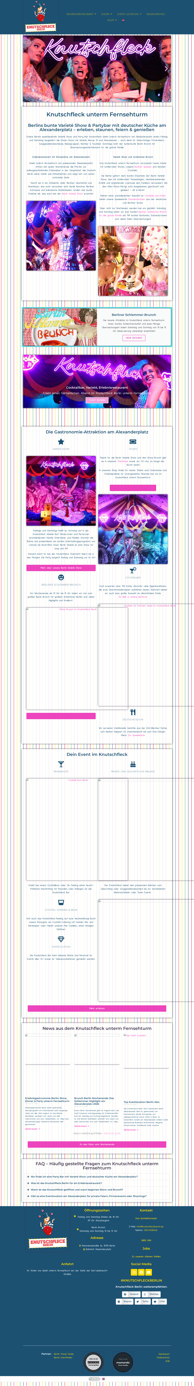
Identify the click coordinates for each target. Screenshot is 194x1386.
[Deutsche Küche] (133, 712)
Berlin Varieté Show (72, 194)
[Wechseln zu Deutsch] (94, 1379)
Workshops (61, 771)
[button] (27, 68)
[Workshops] (61, 764)
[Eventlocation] (61, 939)
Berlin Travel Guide (64, 1354)
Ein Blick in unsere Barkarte (133, 597)
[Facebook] (141, 1272)
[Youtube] (148, 1272)
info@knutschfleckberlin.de (150, 1226)
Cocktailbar (133, 577)
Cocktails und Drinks (155, 196)
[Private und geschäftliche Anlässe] (133, 764)
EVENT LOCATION (128, 14)
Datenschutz (163, 1357)
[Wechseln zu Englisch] (123, 20)
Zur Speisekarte (136, 735)
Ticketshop (122, 461)
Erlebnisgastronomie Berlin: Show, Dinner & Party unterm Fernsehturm (47, 1100)
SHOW (105, 14)
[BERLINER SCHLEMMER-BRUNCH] (61, 577)
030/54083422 (150, 1230)
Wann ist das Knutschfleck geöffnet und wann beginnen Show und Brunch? (77, 1189)
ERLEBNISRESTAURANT (80, 14)
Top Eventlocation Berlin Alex (141, 1102)
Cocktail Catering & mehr (61, 910)
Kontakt (146, 1210)
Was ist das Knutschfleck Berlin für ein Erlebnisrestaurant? (66, 1183)
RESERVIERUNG (156, 14)
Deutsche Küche (133, 719)
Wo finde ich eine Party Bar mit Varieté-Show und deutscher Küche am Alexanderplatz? (84, 1176)
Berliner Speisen (143, 167)
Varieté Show (61, 449)
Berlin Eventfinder (63, 1357)
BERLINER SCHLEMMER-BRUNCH (61, 584)
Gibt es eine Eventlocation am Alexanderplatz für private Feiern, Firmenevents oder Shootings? (88, 1196)
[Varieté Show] (61, 442)
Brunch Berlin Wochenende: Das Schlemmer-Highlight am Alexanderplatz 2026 (94, 1101)
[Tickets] (133, 442)
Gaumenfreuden (136, 199)
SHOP (110, 20)
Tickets (133, 449)
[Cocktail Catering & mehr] (61, 903)
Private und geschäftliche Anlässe (133, 771)
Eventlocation (61, 946)
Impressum (164, 1354)
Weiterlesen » (32, 1129)
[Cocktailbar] (133, 570)
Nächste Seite (112, 1133)
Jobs (146, 1248)
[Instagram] (134, 1272)
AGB (167, 1361)
